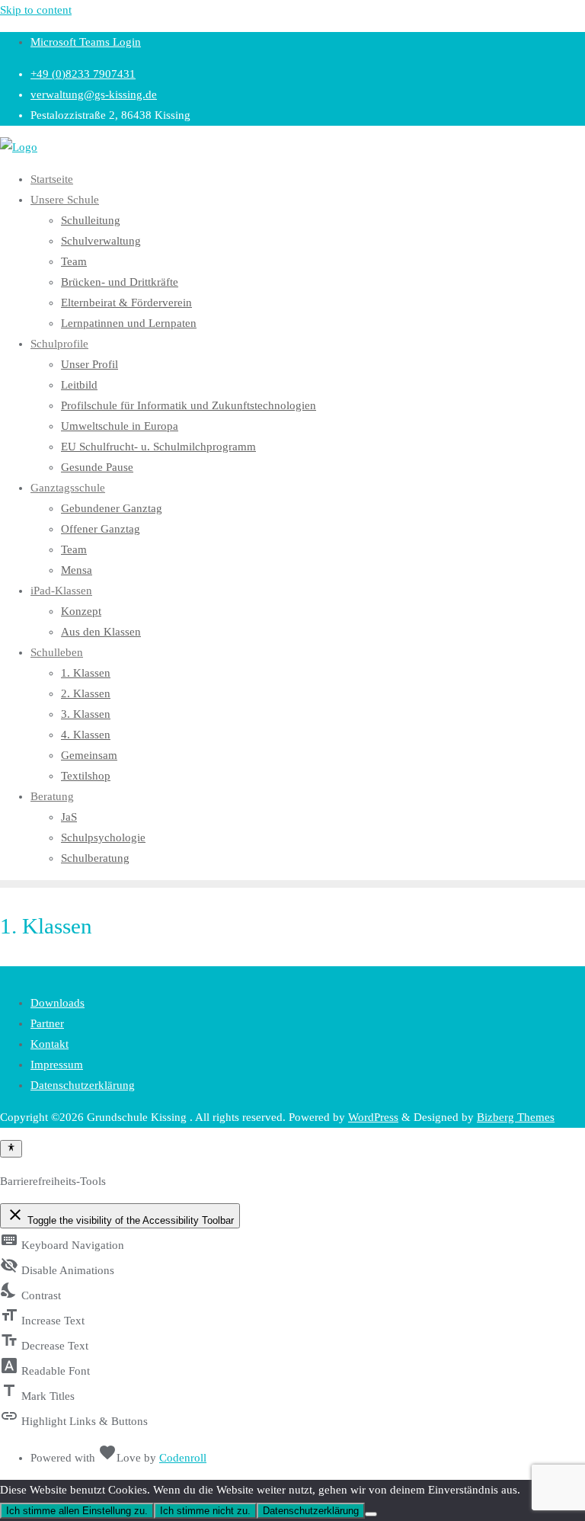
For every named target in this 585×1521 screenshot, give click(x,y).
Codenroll (182, 1458)
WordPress (373, 1117)
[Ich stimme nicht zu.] (371, 1514)
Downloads (57, 1003)
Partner (47, 1023)
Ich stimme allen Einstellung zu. (77, 1510)
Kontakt (49, 1044)
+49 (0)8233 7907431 (83, 74)
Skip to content (36, 10)
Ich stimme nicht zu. (205, 1510)
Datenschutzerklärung (82, 1085)
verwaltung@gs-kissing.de (93, 94)
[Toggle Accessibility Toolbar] (11, 1148)
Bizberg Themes (516, 1117)
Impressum (56, 1064)
